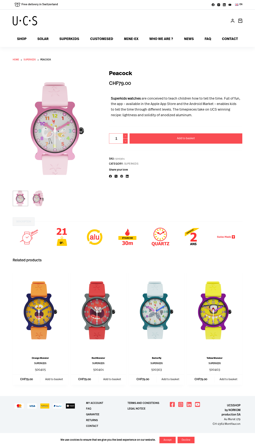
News (189, 39)
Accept (168, 440)
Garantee (92, 414)
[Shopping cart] (240, 21)
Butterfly (156, 358)
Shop (22, 39)
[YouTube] (229, 4)
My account (94, 403)
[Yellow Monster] (214, 310)
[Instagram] (218, 4)
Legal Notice (136, 408)
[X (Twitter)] (116, 176)
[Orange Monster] (40, 310)
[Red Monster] (98, 310)
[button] (238, 5)
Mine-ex (131, 39)
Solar (43, 39)
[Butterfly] (156, 310)
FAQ (208, 39)
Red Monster (98, 358)
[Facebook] (213, 4)
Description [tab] (23, 222)
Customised (101, 39)
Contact (230, 39)
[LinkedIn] (224, 4)
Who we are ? (161, 39)
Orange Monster (40, 358)
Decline (186, 440)
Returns (92, 420)
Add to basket (186, 138)
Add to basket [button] (54, 379)
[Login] (232, 21)
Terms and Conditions (143, 403)
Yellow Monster (215, 358)
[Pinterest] (121, 176)
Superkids (69, 39)
